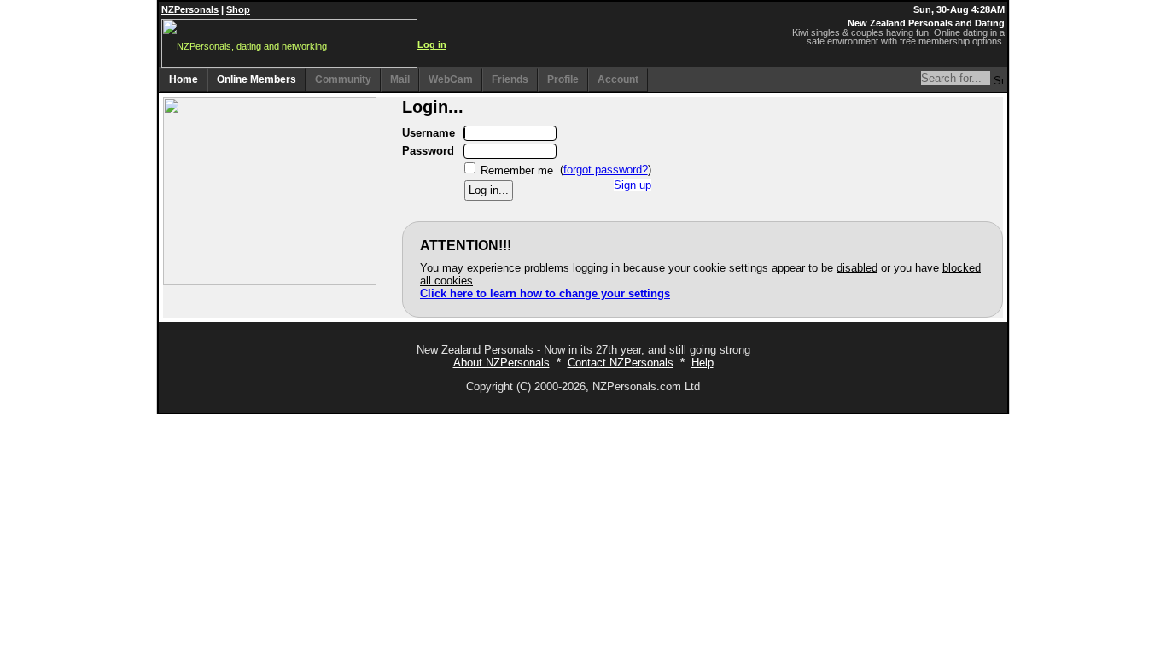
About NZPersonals (501, 362)
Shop (238, 9)
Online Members (256, 79)
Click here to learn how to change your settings (545, 293)
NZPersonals (190, 9)
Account (618, 79)
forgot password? (605, 169)
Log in (431, 44)
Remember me (517, 169)
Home (183, 79)
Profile (563, 79)
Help (702, 362)
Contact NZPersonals (620, 362)
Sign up (632, 185)
